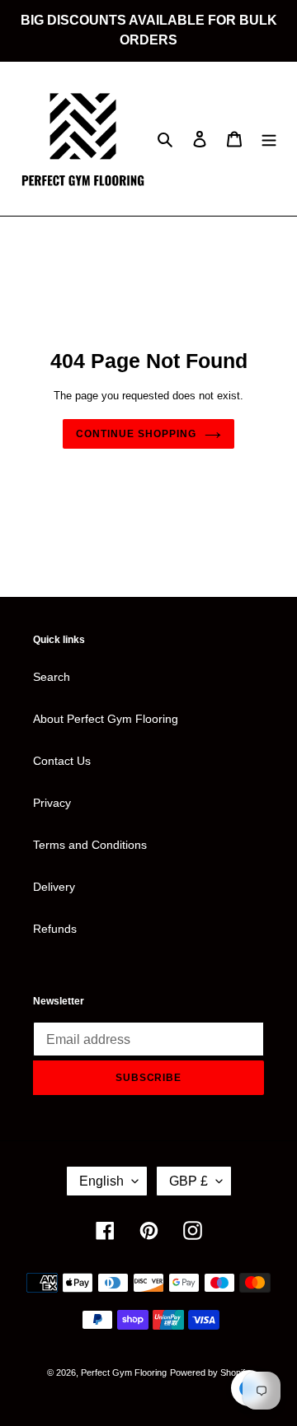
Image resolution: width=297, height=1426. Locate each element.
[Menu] (269, 139)
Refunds (55, 928)
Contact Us (62, 760)
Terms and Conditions (90, 844)
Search (51, 676)
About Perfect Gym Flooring (105, 718)
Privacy (52, 802)
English (101, 1181)
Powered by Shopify (210, 1372)
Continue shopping (136, 434)
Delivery (54, 886)
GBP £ (188, 1181)
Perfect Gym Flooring (124, 1372)
